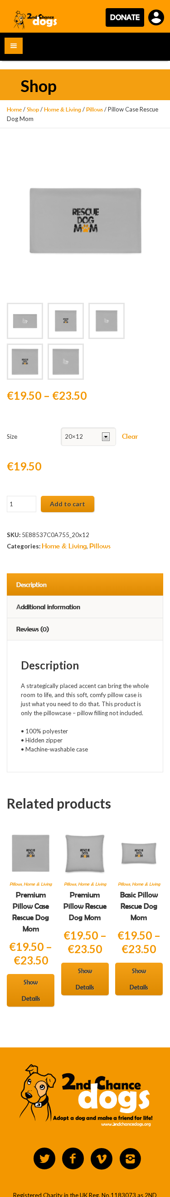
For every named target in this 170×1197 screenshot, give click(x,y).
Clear (130, 436)
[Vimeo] (101, 1159)
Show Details (31, 990)
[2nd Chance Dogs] (36, 20)
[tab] (85, 584)
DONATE (125, 17)
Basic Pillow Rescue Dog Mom (139, 906)
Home (14, 109)
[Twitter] (44, 1159)
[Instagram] (130, 1159)
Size (12, 436)
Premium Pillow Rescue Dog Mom (85, 906)
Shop (33, 109)
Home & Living (62, 109)
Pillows (94, 109)
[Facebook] (73, 1159)
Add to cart (67, 504)
